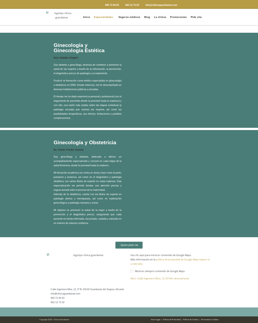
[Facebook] (188, 4)
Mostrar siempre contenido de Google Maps (160, 271)
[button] (104, 17)
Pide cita (196, 17)
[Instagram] (194, 4)
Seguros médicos (129, 17)
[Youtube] (206, 4)
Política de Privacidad (172, 319)
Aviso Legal (155, 319)
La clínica (160, 17)
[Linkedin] (200, 4)
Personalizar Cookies (210, 319)
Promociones (178, 17)
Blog (147, 17)
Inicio (86, 17)
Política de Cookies (191, 319)
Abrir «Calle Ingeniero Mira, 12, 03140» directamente (159, 278)
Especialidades (103, 17)
